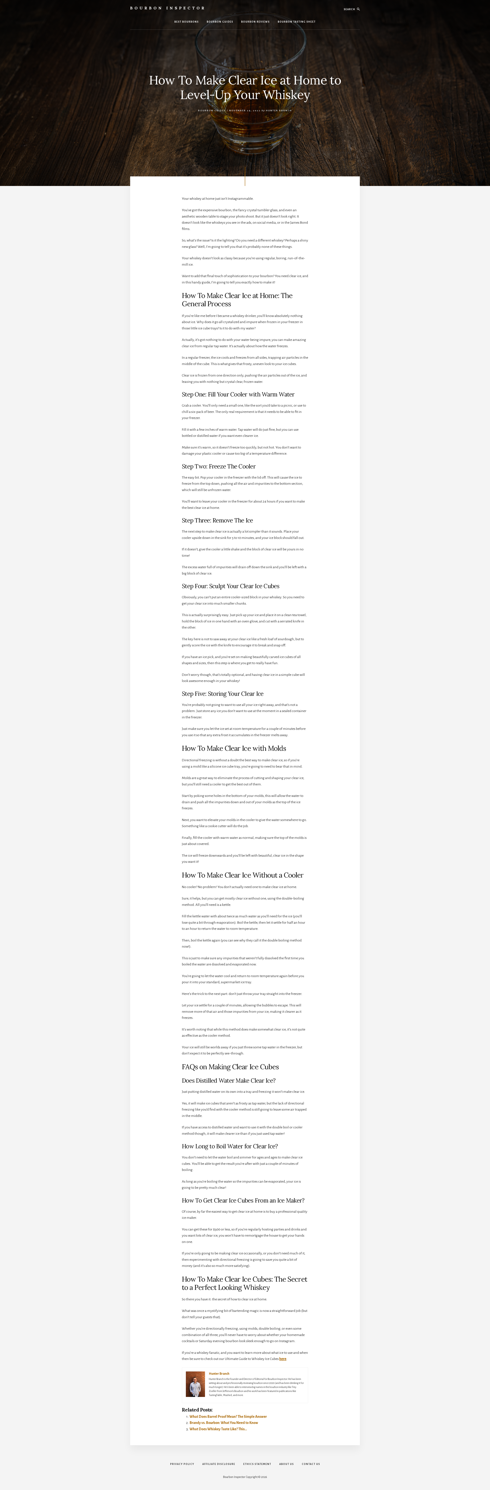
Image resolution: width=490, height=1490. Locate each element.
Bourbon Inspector (168, 8)
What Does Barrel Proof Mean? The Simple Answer (228, 1417)
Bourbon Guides (212, 110)
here (282, 1359)
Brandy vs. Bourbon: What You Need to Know (223, 1423)
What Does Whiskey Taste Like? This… (218, 1429)
